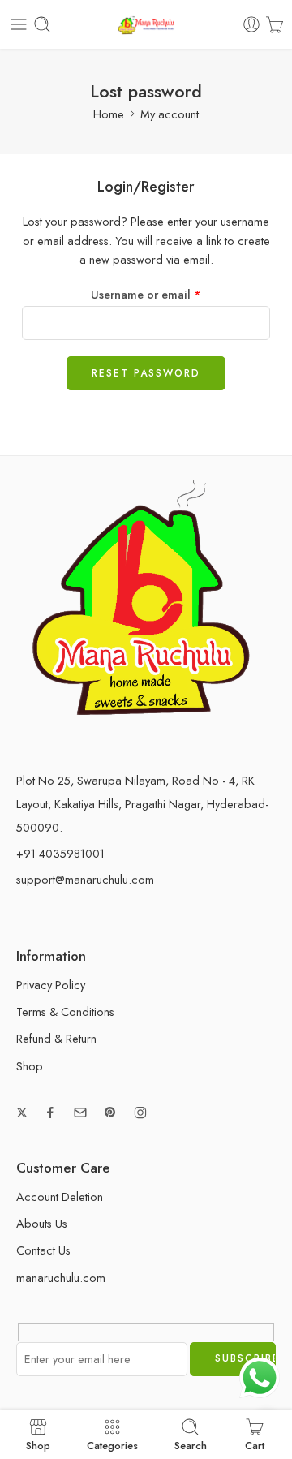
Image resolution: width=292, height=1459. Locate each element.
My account (169, 114)
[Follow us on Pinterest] (110, 1112)
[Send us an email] (80, 1112)
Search (190, 1444)
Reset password (146, 373)
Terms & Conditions (65, 1011)
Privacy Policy (50, 984)
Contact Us (43, 1250)
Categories (112, 1444)
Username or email (146, 294)
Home (108, 114)
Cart (254, 1444)
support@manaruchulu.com (85, 879)
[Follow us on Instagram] (140, 1112)
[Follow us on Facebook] (50, 1112)
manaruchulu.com (60, 1277)
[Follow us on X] (22, 1112)
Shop (29, 1065)
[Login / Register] (251, 24)
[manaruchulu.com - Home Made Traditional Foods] (146, 25)
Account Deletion (59, 1196)
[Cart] (274, 24)
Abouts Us (41, 1223)
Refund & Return (56, 1038)
